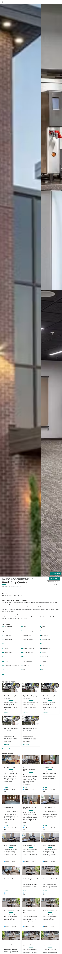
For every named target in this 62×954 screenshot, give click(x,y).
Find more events (6, 748)
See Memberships (54, 578)
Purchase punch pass (53, 581)
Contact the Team (54, 584)
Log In (52, 2)
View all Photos (55, 573)
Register (58, 2)
